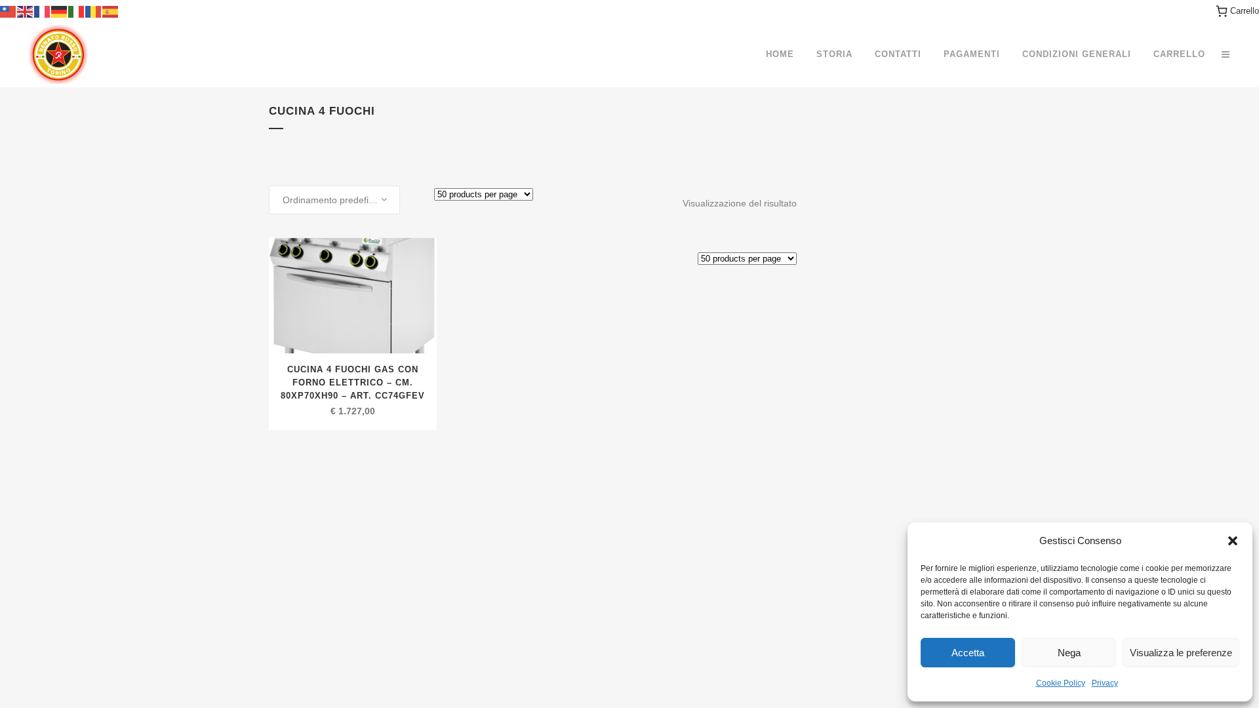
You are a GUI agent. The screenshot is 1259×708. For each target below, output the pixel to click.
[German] (59, 11)
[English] (25, 11)
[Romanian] (93, 11)
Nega (1069, 652)
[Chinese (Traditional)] (8, 11)
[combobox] (334, 200)
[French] (42, 11)
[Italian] (76, 11)
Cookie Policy (1060, 683)
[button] (1232, 540)
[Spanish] (110, 11)
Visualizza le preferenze (1181, 652)
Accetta (967, 652)
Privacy (1105, 683)
